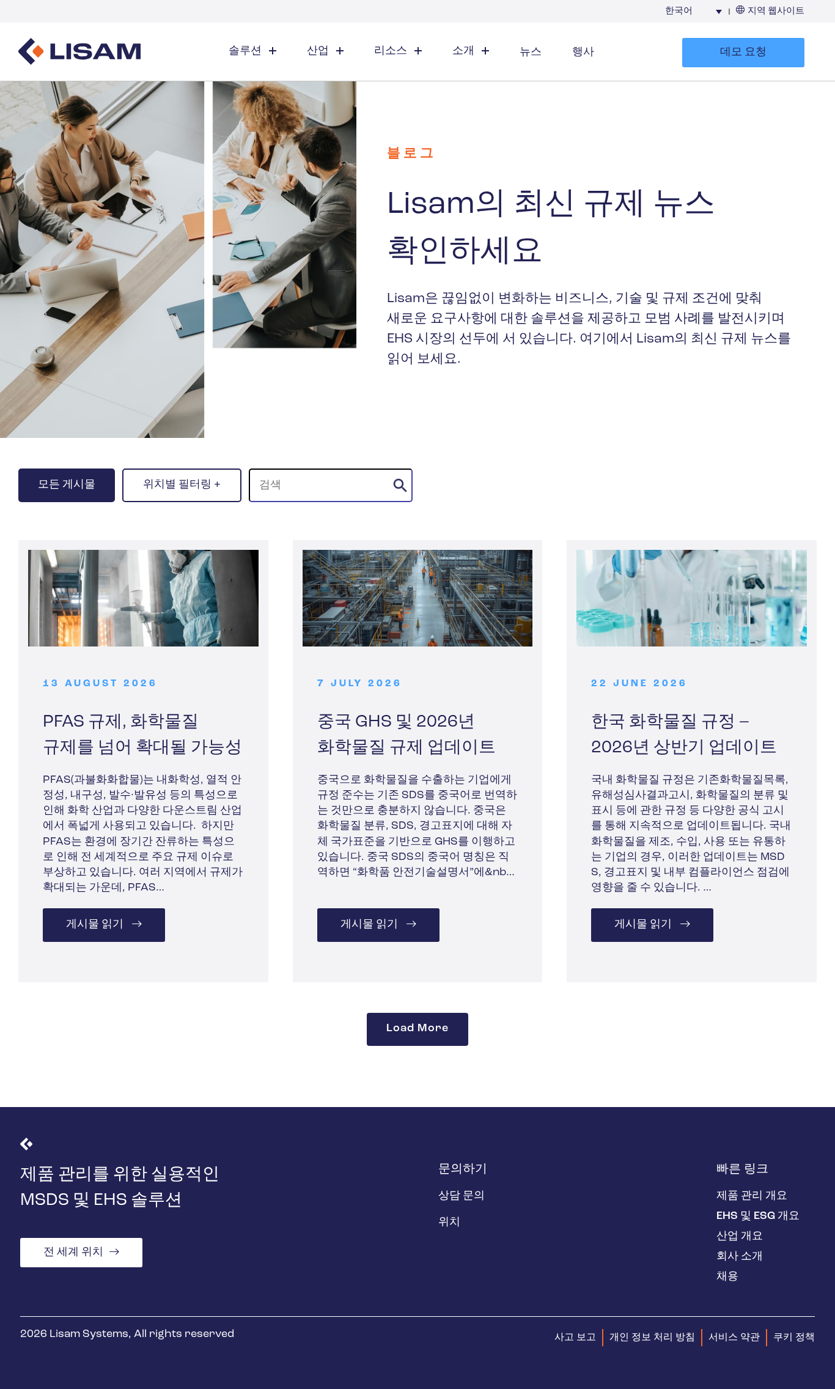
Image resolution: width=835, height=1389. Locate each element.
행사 (583, 52)
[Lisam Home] (79, 53)
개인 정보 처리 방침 (652, 1338)
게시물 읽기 (96, 925)
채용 (727, 1277)
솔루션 (246, 51)
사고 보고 (575, 1338)
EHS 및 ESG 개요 (758, 1216)
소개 (464, 51)
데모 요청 (743, 52)
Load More (417, 1029)
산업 (319, 51)
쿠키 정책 (794, 1338)
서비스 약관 (734, 1338)
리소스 (392, 51)
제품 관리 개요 (751, 1196)
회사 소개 (739, 1256)
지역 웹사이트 (776, 11)
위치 (449, 1222)
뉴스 (531, 52)
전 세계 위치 (73, 1252)
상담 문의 (461, 1196)
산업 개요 (739, 1236)
